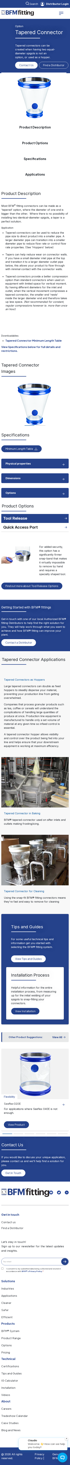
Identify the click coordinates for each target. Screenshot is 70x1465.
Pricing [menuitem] (5, 1352)
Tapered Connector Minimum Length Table (33, 340)
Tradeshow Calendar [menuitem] (14, 1416)
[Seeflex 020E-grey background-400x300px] (35, 1074)
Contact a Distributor (18, 642)
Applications (35, 174)
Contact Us (26, 65)
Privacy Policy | (39, 1456)
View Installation (25, 1011)
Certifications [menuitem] (10, 1366)
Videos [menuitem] (5, 1395)
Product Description (35, 127)
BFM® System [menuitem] (10, 1331)
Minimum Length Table (19, 448)
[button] (29, 425)
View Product (16, 1124)
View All (57, 1037)
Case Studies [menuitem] (10, 1423)
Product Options (35, 143)
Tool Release (15, 518)
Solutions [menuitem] (8, 1281)
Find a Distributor (53, 65)
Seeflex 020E (12, 1103)
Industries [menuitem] (7, 1288)
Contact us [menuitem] (8, 1222)
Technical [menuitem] (8, 1359)
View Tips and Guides (28, 958)
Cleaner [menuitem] (6, 1303)
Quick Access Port (20, 527)
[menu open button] (61, 13)
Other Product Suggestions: (26, 1037)
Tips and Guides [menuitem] (11, 1373)
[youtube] (51, 1193)
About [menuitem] (5, 1401)
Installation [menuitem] (8, 1387)
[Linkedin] (67, 1193)
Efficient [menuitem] (7, 1317)
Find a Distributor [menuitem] (12, 1228)
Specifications (35, 159)
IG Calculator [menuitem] (9, 1380)
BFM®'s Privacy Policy (32, 1271)
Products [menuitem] (8, 1323)
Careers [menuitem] (6, 1408)
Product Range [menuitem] (11, 1338)
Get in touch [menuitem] (10, 1214)
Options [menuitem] (6, 1345)
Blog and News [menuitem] (11, 1430)
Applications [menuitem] (9, 1295)
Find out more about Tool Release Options (31, 586)
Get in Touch (13, 1173)
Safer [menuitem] (5, 1310)
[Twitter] (59, 1193)
